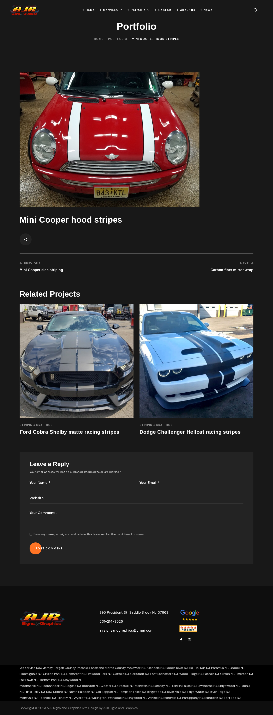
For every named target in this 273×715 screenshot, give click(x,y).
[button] (255, 10)
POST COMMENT (49, 548)
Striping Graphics (36, 425)
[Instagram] (189, 640)
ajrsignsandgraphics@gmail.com (126, 630)
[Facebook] (181, 640)
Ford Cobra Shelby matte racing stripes (69, 432)
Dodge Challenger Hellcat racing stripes (190, 432)
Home (99, 39)
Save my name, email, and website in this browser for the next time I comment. (90, 534)
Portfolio (118, 39)
